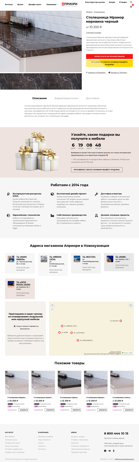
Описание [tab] (39, 98)
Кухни (20, 4)
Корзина (74, 443)
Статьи (41, 443)
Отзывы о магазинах (79, 440)
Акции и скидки (78, 437)
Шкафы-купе (35, 4)
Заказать (24, 410)
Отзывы (123, 2)
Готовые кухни (11, 440)
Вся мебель (10, 437)
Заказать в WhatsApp (97, 73)
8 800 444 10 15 (116, 433)
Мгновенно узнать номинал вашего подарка (109, 63)
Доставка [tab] (92, 98)
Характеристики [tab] (66, 98)
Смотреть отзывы (93, 33)
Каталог (9, 4)
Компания (51, 4)
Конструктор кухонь (95, 2)
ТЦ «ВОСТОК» (89, 257)
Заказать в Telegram (119, 73)
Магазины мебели (45, 437)
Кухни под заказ (12, 446)
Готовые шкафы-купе (14, 449)
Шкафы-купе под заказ (14, 452)
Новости (41, 446)
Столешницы (99, 12)
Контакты (42, 449)
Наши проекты (44, 440)
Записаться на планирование (109, 56)
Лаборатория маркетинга (124, 459)
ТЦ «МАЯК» (120, 257)
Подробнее (12, 410)
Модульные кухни (12, 443)
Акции (112, 2)
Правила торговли (79, 452)
